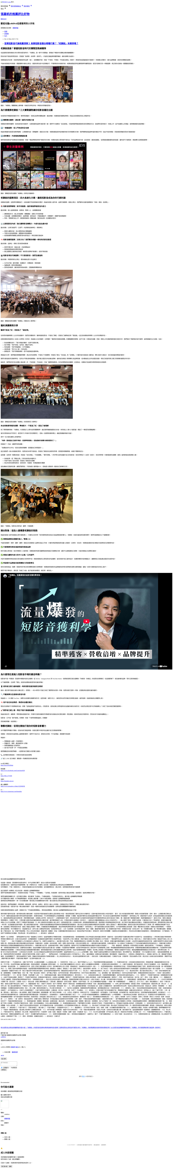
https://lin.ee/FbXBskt (7, 765)
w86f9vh (3, 1037)
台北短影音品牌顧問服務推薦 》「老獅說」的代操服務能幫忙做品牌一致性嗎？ (136, 1027)
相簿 (5, 31)
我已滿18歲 (4, 1166)
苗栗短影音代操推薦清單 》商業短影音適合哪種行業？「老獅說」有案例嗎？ (41, 43)
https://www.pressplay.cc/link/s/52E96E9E (13, 786)
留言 (17, 1047)
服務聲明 (103, 1145)
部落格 (6, 33)
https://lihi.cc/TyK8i (6, 776)
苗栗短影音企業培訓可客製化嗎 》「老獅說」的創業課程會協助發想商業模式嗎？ (85, 1027)
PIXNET (73, 1145)
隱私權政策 (97, 1145)
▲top (2, 1055)
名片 (5, 36)
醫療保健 (15, 1052)
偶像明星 (15, 28)
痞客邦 (13, 1047)
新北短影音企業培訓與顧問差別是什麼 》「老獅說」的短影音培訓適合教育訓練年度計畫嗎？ (30, 1027)
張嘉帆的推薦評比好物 (15, 14)
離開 (10, 1166)
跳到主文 (3, 19)
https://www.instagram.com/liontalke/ (11, 791)
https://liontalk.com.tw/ (7, 781)
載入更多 (3, 1058)
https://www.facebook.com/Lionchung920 (13, 770)
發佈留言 (3, 1069)
